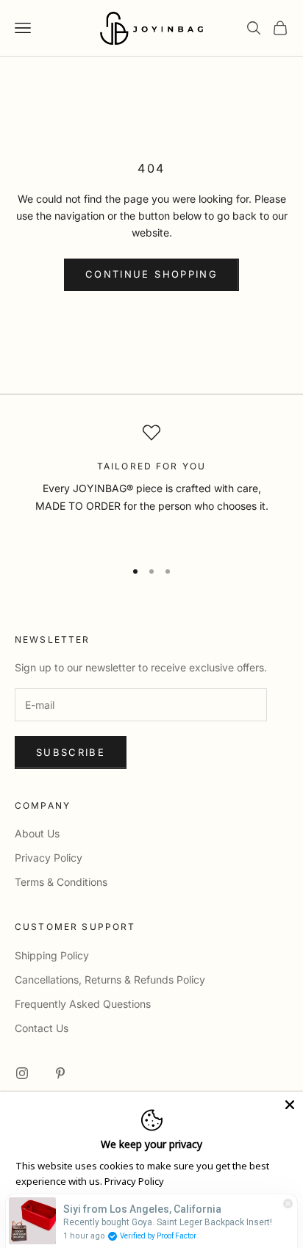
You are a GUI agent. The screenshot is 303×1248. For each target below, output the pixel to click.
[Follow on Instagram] (22, 1073)
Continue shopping (151, 274)
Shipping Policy (52, 955)
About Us (37, 833)
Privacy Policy (48, 857)
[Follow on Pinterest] (60, 1073)
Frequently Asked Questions (83, 1004)
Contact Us (41, 1028)
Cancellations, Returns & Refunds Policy (110, 979)
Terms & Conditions (61, 882)
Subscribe (70, 752)
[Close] (289, 1104)
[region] (151, 485)
